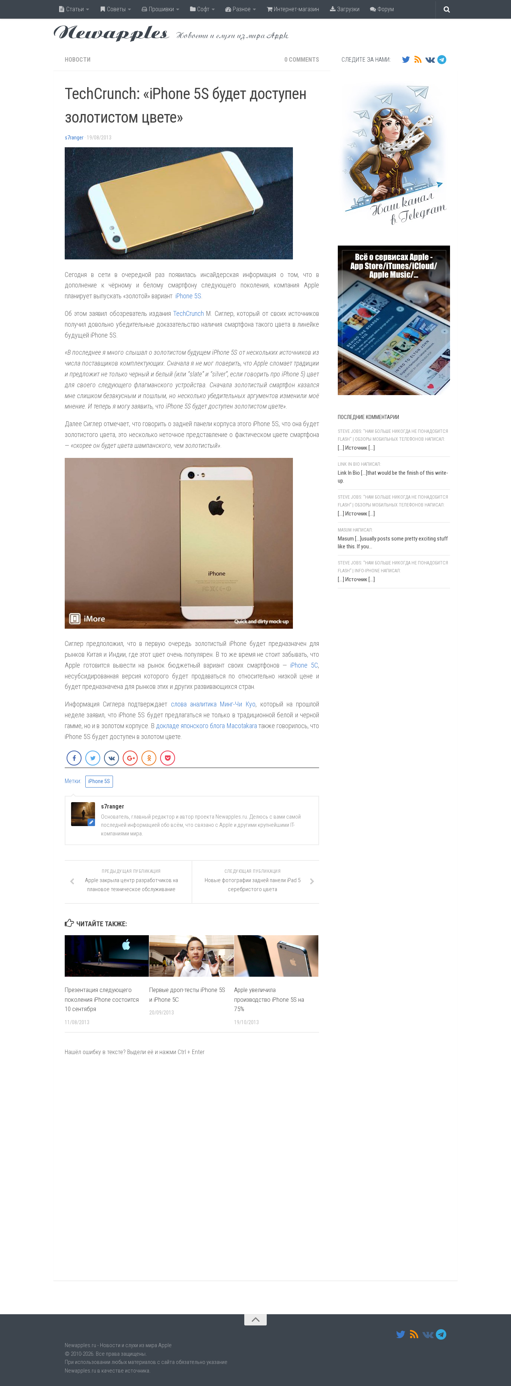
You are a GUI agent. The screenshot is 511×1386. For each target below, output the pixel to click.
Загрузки (347, 9)
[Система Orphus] (383, 691)
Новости (78, 59)
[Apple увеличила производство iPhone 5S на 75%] (276, 956)
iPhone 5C (304, 665)
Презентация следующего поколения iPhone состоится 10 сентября (102, 999)
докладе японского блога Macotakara (206, 726)
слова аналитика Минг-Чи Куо (213, 704)
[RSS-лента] (417, 59)
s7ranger (74, 138)
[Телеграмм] (441, 59)
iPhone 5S (188, 296)
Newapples (111, 33)
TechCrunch (188, 313)
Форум (385, 9)
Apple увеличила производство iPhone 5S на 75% (269, 999)
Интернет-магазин (295, 9)
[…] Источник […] (356, 447)
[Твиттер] (405, 59)
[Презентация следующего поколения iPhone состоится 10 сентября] (107, 956)
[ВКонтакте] (429, 59)
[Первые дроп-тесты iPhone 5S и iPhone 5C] (191, 956)
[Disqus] (192, 1168)
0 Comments (301, 59)
